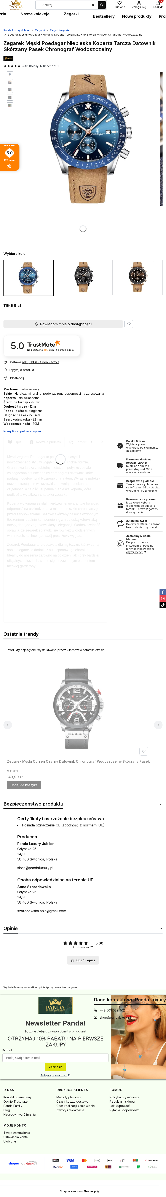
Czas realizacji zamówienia (75, 1106)
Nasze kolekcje (35, 14)
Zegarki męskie (60, 30)
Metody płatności (68, 1097)
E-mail (7, 1050)
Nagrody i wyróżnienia (19, 1114)
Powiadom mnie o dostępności (66, 324)
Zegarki (71, 14)
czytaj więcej (134, 552)
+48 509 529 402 (112, 1010)
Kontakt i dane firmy (17, 1097)
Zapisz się (55, 1067)
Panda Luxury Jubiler (16, 30)
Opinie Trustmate (15, 1101)
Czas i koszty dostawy (72, 1101)
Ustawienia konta (15, 1137)
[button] (102, 5)
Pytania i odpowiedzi (124, 1110)
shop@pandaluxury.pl (35, 868)
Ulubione (9, 1141)
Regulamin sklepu (122, 1101)
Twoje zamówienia (16, 1133)
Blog (6, 1110)
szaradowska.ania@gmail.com (41, 911)
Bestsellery (104, 16)
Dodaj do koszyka (24, 785)
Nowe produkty (137, 16)
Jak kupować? (120, 1106)
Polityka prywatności (54, 1075)
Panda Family (12, 1106)
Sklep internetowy (78, 1191)
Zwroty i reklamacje (70, 1110)
